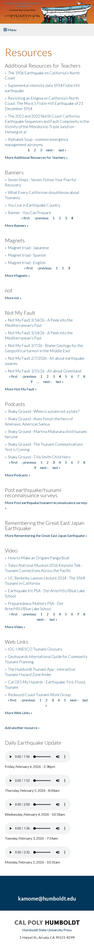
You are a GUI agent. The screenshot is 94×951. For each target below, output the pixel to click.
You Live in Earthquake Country (34, 205)
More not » (13, 298)
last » (62, 150)
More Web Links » (18, 713)
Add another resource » (22, 728)
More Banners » (17, 225)
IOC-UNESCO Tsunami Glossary (35, 649)
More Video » (15, 627)
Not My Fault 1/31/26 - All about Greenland (44, 370)
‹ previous (41, 218)
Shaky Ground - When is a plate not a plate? (43, 411)
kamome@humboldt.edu (47, 898)
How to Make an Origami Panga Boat (39, 557)
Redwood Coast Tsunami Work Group (39, 694)
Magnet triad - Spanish (27, 255)
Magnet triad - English (26, 262)
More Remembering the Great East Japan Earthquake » (46, 535)
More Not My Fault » (21, 389)
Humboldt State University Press (47, 930)
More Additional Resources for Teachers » (36, 157)
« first (25, 218)
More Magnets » (17, 275)
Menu (11, 30)
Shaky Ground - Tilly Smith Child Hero (39, 456)
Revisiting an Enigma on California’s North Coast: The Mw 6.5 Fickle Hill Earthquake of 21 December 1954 (44, 103)
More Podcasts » (17, 475)
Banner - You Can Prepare (29, 212)
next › (50, 150)
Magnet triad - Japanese (28, 247)
